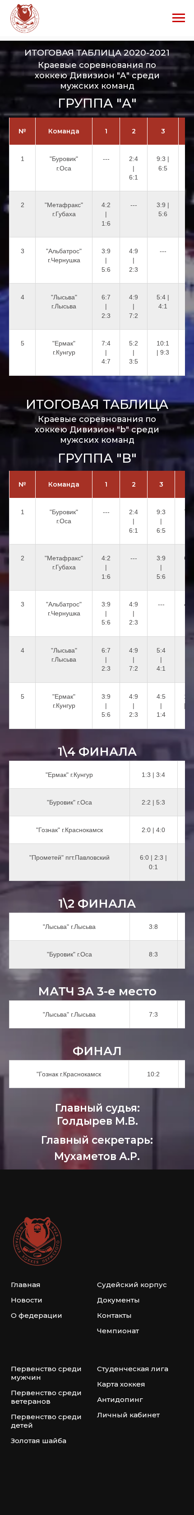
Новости (26, 1300)
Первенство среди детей (46, 1421)
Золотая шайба (38, 1440)
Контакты (114, 1315)
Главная (26, 1284)
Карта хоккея (121, 1384)
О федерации (36, 1315)
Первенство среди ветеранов (46, 1397)
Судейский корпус (132, 1284)
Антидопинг (120, 1399)
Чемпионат (118, 1330)
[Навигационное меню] (178, 18)
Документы (118, 1300)
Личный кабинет (128, 1415)
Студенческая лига (132, 1368)
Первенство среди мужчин (46, 1373)
